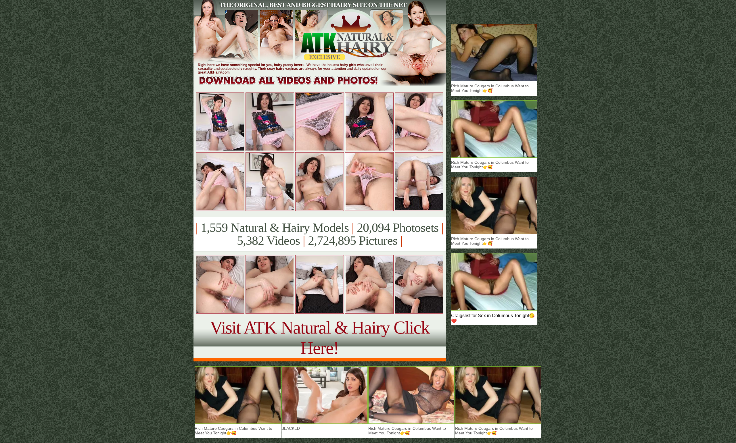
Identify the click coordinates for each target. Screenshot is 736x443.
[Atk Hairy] (293, 84)
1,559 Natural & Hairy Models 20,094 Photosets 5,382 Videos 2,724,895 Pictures (319, 234)
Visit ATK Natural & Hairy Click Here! (319, 338)
